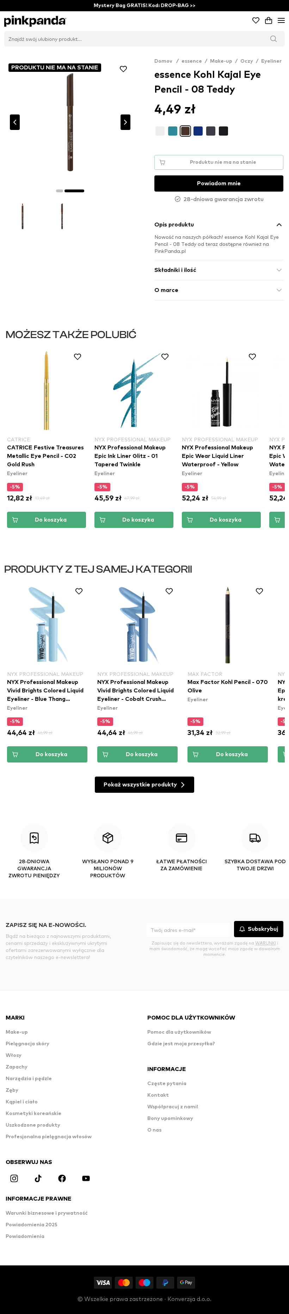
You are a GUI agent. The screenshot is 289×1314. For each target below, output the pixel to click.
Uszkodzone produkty (33, 1125)
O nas (154, 1130)
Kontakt (158, 1095)
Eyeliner (271, 61)
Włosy (13, 1055)
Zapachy (16, 1067)
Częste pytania (166, 1083)
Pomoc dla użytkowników (179, 1032)
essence (192, 61)
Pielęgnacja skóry (27, 1043)
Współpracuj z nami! (172, 1106)
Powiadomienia (25, 1236)
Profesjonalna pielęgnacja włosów (49, 1136)
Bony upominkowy (170, 1118)
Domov (166, 61)
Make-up (221, 61)
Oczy (246, 61)
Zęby (12, 1090)
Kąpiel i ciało (22, 1102)
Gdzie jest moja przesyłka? (181, 1043)
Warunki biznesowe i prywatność (47, 1213)
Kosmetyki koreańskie (33, 1113)
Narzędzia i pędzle (29, 1078)
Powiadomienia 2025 (31, 1224)
